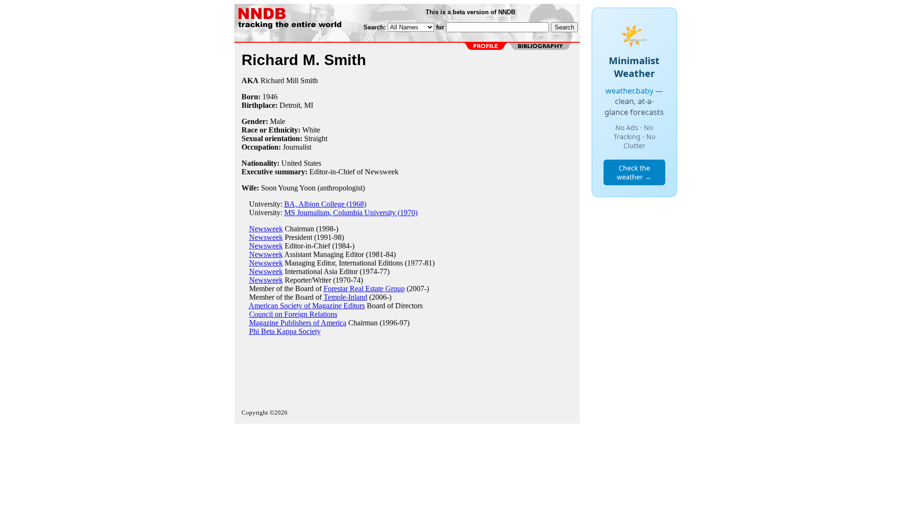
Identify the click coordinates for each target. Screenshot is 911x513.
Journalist (297, 147)
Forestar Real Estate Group (364, 289)
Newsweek (266, 229)
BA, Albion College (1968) (325, 204)
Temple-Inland (345, 297)
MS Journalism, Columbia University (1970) (351, 213)
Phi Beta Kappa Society (285, 331)
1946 (270, 97)
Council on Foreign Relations (293, 314)
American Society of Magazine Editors (307, 306)
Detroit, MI (296, 105)
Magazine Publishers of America (297, 323)
